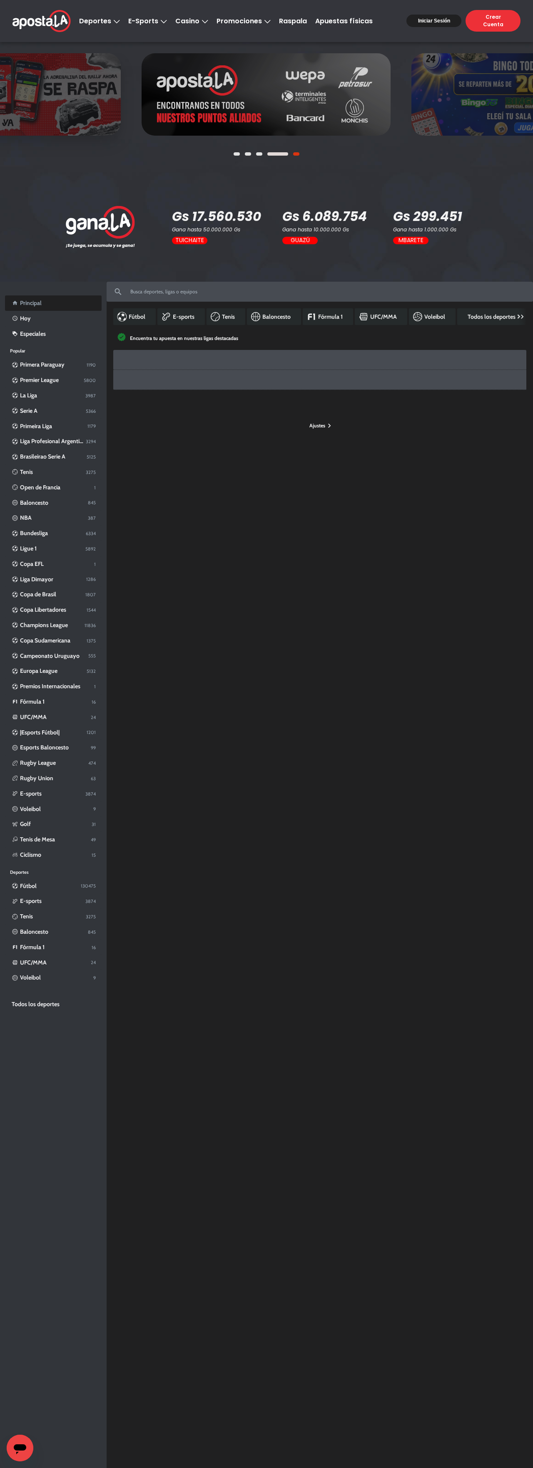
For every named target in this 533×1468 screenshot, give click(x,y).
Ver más (266, 94)
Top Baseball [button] (317, 421)
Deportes (95, 21)
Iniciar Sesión (434, 21)
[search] (319, 295)
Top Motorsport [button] (205, 421)
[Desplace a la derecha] (516, 366)
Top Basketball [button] (248, 421)
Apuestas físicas (344, 21)
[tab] (132, 421)
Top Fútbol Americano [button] (364, 421)
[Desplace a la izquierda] (120, 366)
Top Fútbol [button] (132, 421)
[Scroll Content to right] (522, 320)
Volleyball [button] (472, 421)
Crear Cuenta (493, 20)
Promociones (239, 21)
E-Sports (143, 21)
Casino (187, 21)
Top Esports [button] (166, 421)
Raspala (293, 21)
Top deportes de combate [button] (425, 421)
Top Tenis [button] (283, 421)
